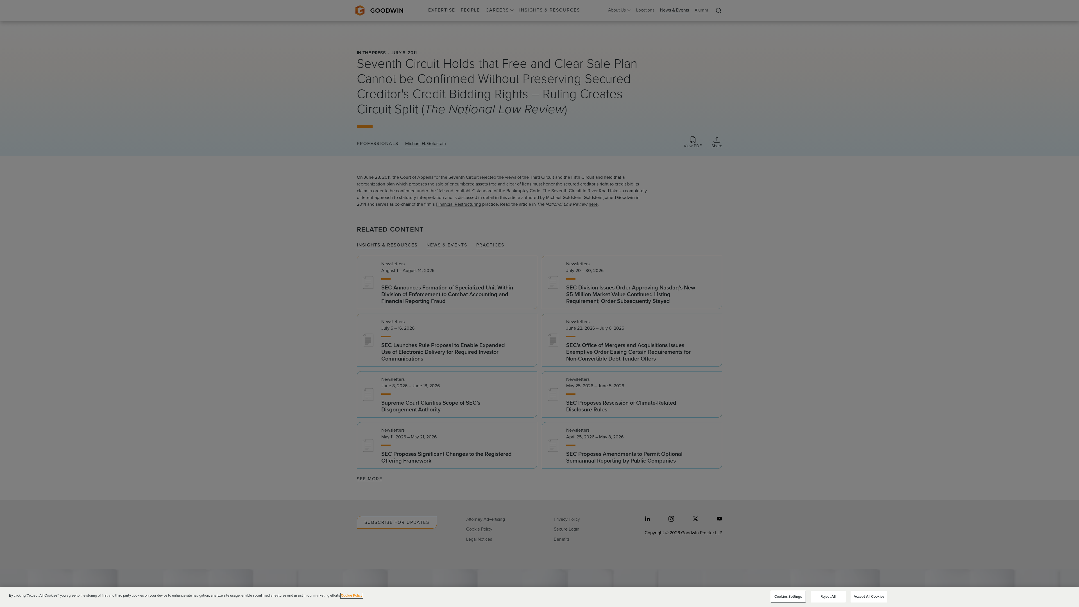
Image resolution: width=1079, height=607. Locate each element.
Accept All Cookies (869, 596)
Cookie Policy (351, 595)
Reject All (828, 596)
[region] (539, 597)
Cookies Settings (788, 596)
